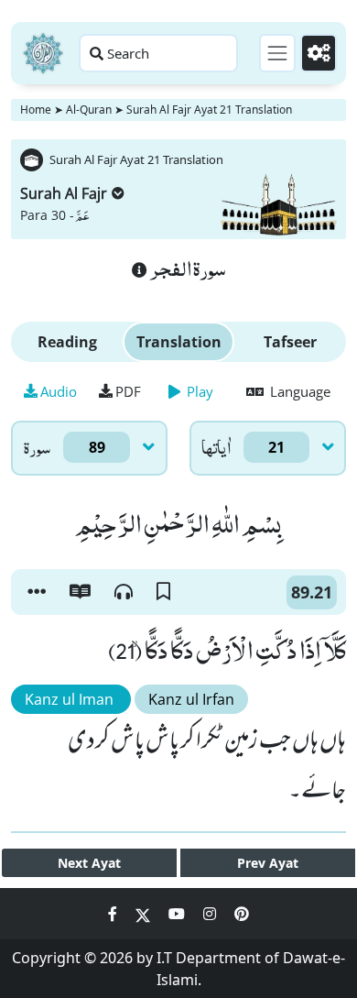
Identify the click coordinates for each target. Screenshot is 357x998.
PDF (128, 391)
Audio (58, 391)
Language (298, 391)
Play (198, 391)
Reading (67, 342)
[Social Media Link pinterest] (241, 914)
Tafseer (290, 342)
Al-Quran (89, 109)
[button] (37, 592)
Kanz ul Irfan (191, 699)
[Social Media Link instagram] (211, 914)
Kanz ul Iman (71, 699)
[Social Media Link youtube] (178, 914)
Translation (179, 342)
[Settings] (318, 53)
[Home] (43, 53)
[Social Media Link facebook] (114, 914)
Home (35, 109)
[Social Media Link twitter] (144, 914)
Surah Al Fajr (63, 193)
